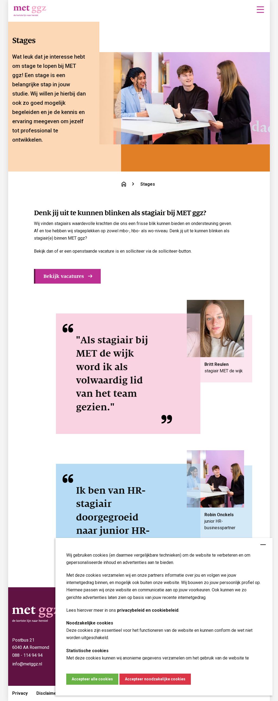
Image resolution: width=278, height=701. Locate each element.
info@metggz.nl (27, 664)
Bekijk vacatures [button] (63, 276)
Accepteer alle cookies (92, 679)
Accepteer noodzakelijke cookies (155, 679)
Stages (147, 184)
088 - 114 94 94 (27, 655)
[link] (260, 9)
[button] (260, 9)
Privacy (20, 693)
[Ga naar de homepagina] (123, 184)
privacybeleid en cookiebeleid (147, 610)
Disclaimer (47, 693)
